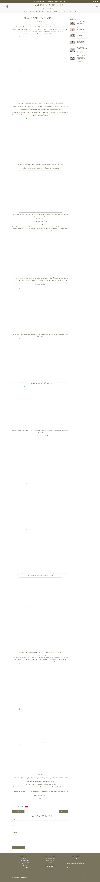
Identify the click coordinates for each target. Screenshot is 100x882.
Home (26, 11)
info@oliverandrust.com (50, 865)
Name (14, 819)
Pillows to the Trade (24, 860)
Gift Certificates (24, 869)
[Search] (91, 6)
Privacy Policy (24, 866)
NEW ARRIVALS (40, 11)
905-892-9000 (50, 867)
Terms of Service (24, 867)
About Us (56, 11)
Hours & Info (50, 869)
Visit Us (63, 11)
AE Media (25, 877)
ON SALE (48, 11)
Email (13, 826)
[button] (5, 6)
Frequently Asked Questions (24, 862)
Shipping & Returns (24, 864)
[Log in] (94, 6)
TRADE (69, 11)
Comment (14, 833)
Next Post (63, 811)
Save (27, 806)
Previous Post (18, 811)
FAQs (74, 11)
